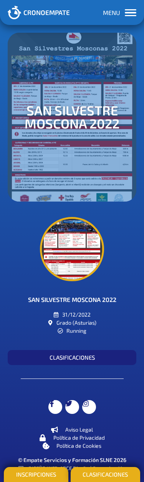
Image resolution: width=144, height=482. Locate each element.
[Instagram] (89, 407)
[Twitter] (72, 407)
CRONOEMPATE (46, 12)
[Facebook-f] (55, 407)
